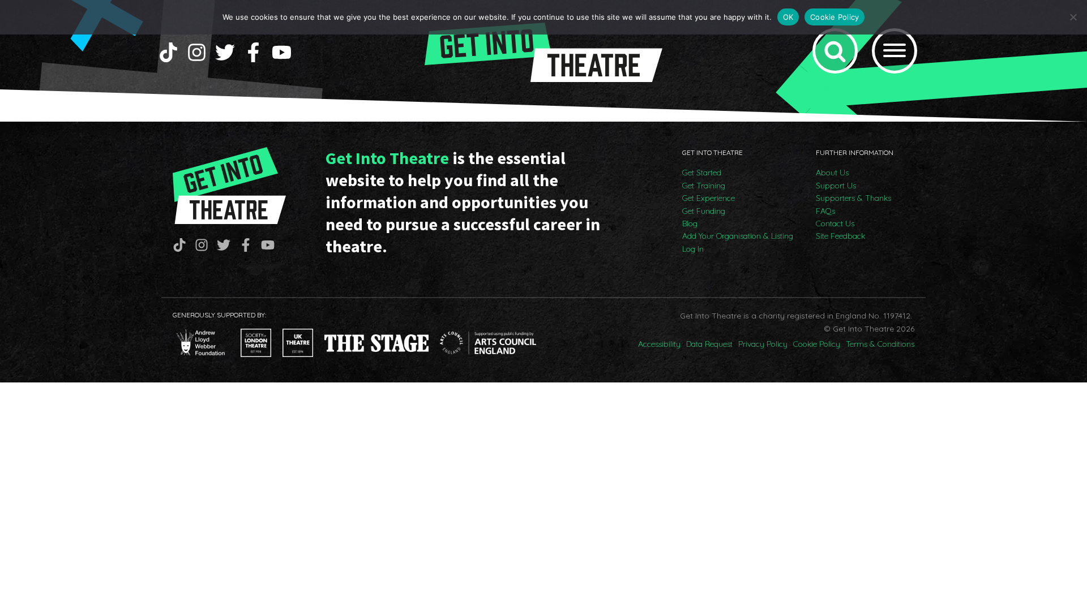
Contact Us (835, 223)
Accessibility (659, 344)
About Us (832, 172)
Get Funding (703, 211)
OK (788, 16)
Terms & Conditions (880, 344)
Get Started (701, 172)
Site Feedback (840, 236)
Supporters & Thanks (853, 198)
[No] (1073, 17)
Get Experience (708, 198)
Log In (693, 249)
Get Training (703, 185)
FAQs (825, 211)
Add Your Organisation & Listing (737, 236)
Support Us (836, 185)
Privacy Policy (763, 344)
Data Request (709, 344)
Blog (689, 223)
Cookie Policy (816, 344)
